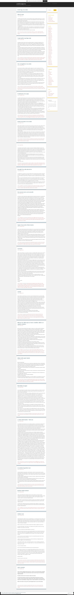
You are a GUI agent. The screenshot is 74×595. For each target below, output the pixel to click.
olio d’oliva (23, 219)
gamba (21, 414)
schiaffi (29, 352)
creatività (41, 507)
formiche (41, 379)
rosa (21, 317)
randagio (18, 317)
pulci (42, 316)
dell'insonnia (21, 586)
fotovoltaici (43, 379)
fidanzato (43, 242)
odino (40, 186)
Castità (42, 217)
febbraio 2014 (50, 47)
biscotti (32, 86)
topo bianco (31, 187)
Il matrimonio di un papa (23, 93)
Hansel (35, 186)
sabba (23, 352)
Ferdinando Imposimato (39, 87)
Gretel (33, 186)
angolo (27, 242)
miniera (24, 285)
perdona (37, 285)
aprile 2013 (49, 58)
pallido (41, 316)
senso (29, 317)
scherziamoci (21, 57)
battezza (37, 217)
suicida (18, 220)
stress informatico (39, 286)
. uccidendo (30, 349)
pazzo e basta (21, 379)
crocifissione (19, 87)
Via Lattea (40, 586)
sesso (33, 317)
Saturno (18, 59)
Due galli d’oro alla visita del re (25, 169)
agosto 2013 (49, 54)
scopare (34, 352)
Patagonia (36, 380)
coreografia (41, 86)
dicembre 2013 (50, 49)
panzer (33, 285)
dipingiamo (25, 284)
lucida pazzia (24, 508)
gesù (27, 186)
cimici (31, 484)
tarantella (32, 59)
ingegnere (23, 380)
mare (34, 243)
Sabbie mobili (26, 352)
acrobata (33, 349)
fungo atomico (39, 350)
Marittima (36, 243)
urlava (33, 244)
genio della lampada (34, 284)
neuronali (34, 462)
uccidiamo (22, 287)
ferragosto (30, 350)
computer (21, 284)
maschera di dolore (21, 88)
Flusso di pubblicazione (51, 93)
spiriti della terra (35, 286)
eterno (27, 284)
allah (29, 185)
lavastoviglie (31, 351)
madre (36, 218)
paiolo (35, 485)
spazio (32, 286)
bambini (29, 585)
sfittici (39, 485)
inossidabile (25, 351)
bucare (29, 484)
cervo (35, 585)
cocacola (35, 484)
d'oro (26, 186)
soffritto (41, 485)
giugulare (25, 243)
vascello (26, 381)
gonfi (22, 351)
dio (26, 218)
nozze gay (34, 316)
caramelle (38, 283)
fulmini (31, 284)
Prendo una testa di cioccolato (25, 121)
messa (24, 88)
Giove (42, 350)
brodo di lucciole (30, 57)
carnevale (34, 185)
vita (23, 318)
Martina (37, 351)
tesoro (40, 352)
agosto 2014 (49, 40)
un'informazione (39, 88)
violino (27, 381)
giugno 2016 (49, 27)
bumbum (35, 507)
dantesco (25, 350)
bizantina (31, 585)
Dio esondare (40, 57)
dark (20, 242)
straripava (29, 59)
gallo (39, 484)
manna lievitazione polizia (40, 218)
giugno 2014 (49, 42)
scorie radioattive (21, 59)
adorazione (30, 217)
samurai (32, 586)
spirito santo (42, 219)
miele (32, 485)
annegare (35, 349)
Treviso (36, 88)
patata (35, 285)
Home (49, 3)
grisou (37, 284)
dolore (19, 414)
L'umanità (22, 316)
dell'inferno (28, 350)
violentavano (42, 352)
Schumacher (22, 187)
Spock (43, 380)
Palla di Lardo (21, 14)
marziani (31, 485)
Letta (36, 186)
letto (29, 243)
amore (29, 507)
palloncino (31, 414)
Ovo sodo (49, 16)
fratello (29, 284)
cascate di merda (34, 57)
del (20, 218)
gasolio (41, 484)
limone (24, 414)
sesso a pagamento (26, 59)
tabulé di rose (50, 83)
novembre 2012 (50, 64)
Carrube (19, 291)
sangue (24, 244)
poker (39, 414)
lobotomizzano (28, 380)
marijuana (22, 285)
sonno (30, 286)
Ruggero (20, 352)
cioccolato (38, 57)
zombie (44, 88)
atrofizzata (33, 379)
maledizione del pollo (28, 508)
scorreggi (25, 286)
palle (39, 316)
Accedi (49, 92)
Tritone (36, 59)
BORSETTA (37, 461)
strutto (28, 187)
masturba (39, 351)
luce (24, 58)
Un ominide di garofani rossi (24, 468)
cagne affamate (32, 242)
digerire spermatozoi (23, 218)
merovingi (28, 58)
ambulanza (31, 413)
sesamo (33, 88)
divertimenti (24, 586)
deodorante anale (28, 87)
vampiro (39, 508)
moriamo (26, 285)
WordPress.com (50, 95)
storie (35, 88)
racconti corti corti (22, 413)
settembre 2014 (50, 39)
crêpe (43, 461)
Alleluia (31, 379)
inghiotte (21, 485)
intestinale (28, 351)
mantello (20, 285)
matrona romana (39, 243)
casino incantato (37, 185)
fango (35, 87)
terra (20, 287)
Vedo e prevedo (21, 567)
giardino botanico (30, 186)
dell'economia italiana (23, 87)
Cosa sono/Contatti (54, 3)
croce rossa (43, 413)
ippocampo (23, 485)
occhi (42, 243)
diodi (20, 462)
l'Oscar (25, 485)
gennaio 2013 (50, 62)
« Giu (49, 109)
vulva (24, 318)
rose (22, 244)
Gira (22, 462)
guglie (21, 380)
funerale (34, 350)
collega (40, 585)
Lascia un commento (39, 59)
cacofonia (36, 283)
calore (41, 217)
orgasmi (29, 88)
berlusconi (34, 461)
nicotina (26, 88)
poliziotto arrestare (28, 219)
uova (22, 381)
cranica (40, 413)
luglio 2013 (49, 55)
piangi (38, 285)
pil (31, 88)
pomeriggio (37, 462)
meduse (27, 586)
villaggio (26, 287)
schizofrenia (31, 352)
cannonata (33, 413)
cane (33, 86)
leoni (41, 284)
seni (39, 380)
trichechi (34, 59)
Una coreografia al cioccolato (24, 64)
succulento (36, 352)
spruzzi (40, 414)
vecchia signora (23, 486)
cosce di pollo (23, 186)
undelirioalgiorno (21, 4)
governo (18, 485)
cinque (39, 461)
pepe (25, 219)
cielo (36, 507)
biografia (34, 283)
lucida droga (31, 218)
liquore (31, 243)
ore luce (41, 351)
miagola (31, 58)
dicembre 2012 (50, 63)
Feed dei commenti (50, 94)
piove (40, 285)
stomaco (42, 462)
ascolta (32, 283)
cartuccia (36, 413)
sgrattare (40, 462)
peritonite (38, 58)
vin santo (26, 486)
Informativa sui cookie (18, 593)
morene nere (31, 316)
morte (29, 414)
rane (20, 317)
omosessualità (37, 316)
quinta (38, 380)
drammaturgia (31, 87)
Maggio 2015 (49, 31)
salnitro (21, 286)
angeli (30, 283)
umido (20, 220)
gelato (21, 462)
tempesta (29, 244)
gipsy (22, 58)
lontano (29, 485)
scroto (27, 317)
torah (20, 318)
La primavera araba (50, 20)
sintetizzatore (28, 286)
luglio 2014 (49, 41)
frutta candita (21, 508)
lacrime (24, 316)
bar (32, 461)
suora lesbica (42, 317)
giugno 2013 (49, 56)
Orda (34, 485)
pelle (37, 414)
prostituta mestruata (42, 58)
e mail (34, 87)
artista (33, 507)
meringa (29, 462)
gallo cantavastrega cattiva (20, 243)
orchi (41, 186)
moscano (36, 58)
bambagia (37, 349)
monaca (20, 219)
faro (41, 242)
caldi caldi (21, 283)
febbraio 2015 (50, 33)
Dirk (38, 379)
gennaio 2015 (50, 34)
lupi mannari (34, 218)
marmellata (26, 414)
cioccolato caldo (22, 350)
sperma (35, 317)
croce (23, 284)
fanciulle (38, 484)
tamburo (18, 318)
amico (28, 283)
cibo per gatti (35, 86)
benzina (39, 217)
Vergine (24, 287)
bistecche (29, 242)
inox (25, 380)
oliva (27, 88)
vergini (42, 88)
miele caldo (33, 58)
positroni (31, 219)
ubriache (20, 486)
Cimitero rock (21, 514)
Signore (40, 219)
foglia (32, 350)
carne (40, 283)
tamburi (38, 352)
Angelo (31, 507)
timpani (21, 381)
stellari (27, 187)
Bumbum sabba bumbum (23, 490)
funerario (37, 350)
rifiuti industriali (37, 219)
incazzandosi (25, 462)
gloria (27, 218)
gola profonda (27, 243)
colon (18, 186)
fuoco (18, 380)
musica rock (29, 285)
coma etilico (20, 186)
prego (43, 285)
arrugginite (34, 217)
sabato (22, 352)
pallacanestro (33, 380)
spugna (37, 317)
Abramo (29, 379)
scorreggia (25, 317)
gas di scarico (20, 58)
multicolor (38, 186)
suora (40, 317)
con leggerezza (21, 185)
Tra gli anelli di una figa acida (24, 38)
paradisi (33, 414)
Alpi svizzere (31, 185)
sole (35, 586)
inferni (22, 414)
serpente (31, 317)
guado (23, 351)
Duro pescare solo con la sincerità (25, 192)
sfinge (41, 380)
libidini (27, 485)
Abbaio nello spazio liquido (24, 358)
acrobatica (31, 461)
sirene (34, 508)
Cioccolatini (41, 185)
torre (37, 508)
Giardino (43, 484)
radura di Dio (29, 586)
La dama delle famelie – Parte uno (25, 419)
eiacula (43, 57)
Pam (30, 88)
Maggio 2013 (49, 57)
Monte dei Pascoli (28, 316)
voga (34, 244)
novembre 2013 (50, 50)
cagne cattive (35, 242)
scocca (23, 317)
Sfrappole (25, 187)
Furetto (20, 380)
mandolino (26, 58)
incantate (43, 87)
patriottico (35, 414)
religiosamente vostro (51, 81)
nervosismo (32, 462)
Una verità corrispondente (51, 21)
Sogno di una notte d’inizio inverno (26, 225)
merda (27, 462)
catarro (42, 283)
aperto (32, 217)
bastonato (40, 349)
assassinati (29, 86)
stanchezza (27, 244)
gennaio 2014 (50, 48)
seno (34, 586)
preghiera (34, 219)
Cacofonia (20, 248)
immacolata (39, 284)
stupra (38, 317)
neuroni (31, 285)
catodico (34, 585)
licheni (34, 351)
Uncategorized (21, 217)
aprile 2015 (49, 32)
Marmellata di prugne (22, 386)
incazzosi (49, 76)
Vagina (21, 318)
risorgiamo (19, 286)
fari (40, 242)
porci (41, 285)
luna (35, 351)
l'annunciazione (19, 316)
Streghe (36, 508)
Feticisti (43, 507)
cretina (18, 462)
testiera (32, 244)
